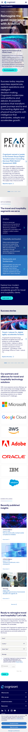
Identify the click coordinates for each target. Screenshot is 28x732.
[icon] (26, 2)
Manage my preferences (14, 730)
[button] (26, 161)
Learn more (5, 298)
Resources (4, 706)
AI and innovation (6, 701)
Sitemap (3, 713)
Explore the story (7, 356)
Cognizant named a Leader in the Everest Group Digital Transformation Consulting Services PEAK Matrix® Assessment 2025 (14, 158)
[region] (14, 723)
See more (13, 604)
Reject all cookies (14, 727)
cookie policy (19, 718)
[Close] (26, 715)
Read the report (7, 183)
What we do (5, 692)
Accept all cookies (14, 723)
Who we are (5, 697)
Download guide (9, 70)
